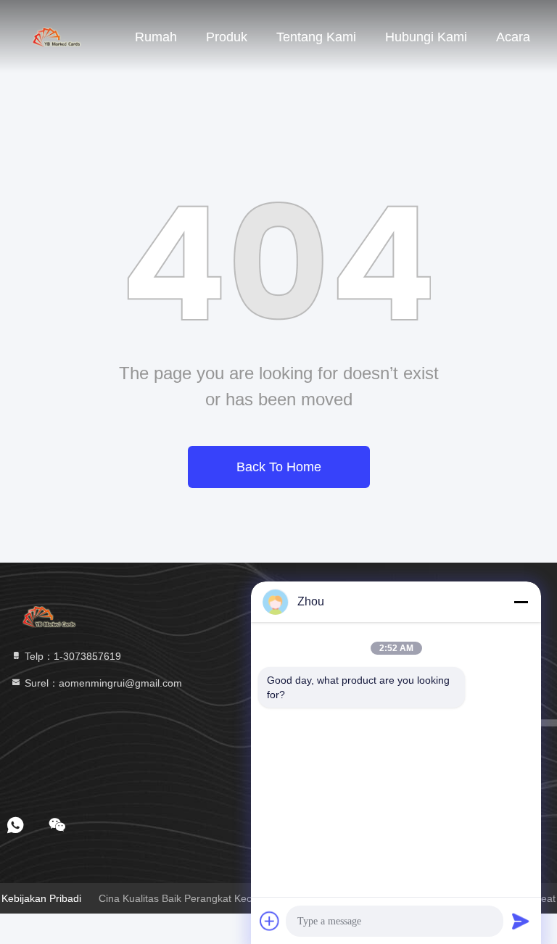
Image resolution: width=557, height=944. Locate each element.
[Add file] (270, 921)
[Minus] (520, 601)
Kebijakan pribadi (41, 898)
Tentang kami (316, 37)
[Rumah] (58, 36)
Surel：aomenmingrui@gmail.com (102, 683)
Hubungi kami (426, 37)
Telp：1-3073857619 (71, 656)
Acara (513, 37)
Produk (226, 37)
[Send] (520, 921)
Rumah (156, 37)
